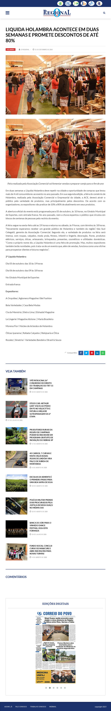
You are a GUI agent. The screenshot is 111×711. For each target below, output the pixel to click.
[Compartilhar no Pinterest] (91, 353)
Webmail (52, 707)
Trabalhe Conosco (38, 707)
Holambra (10, 50)
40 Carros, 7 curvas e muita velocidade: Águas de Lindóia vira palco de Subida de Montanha (41, 458)
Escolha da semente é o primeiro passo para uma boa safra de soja (41, 479)
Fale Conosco (21, 707)
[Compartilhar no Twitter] (86, 353)
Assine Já (8, 707)
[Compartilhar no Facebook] (80, 353)
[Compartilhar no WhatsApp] (102, 353)
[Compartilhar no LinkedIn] (97, 353)
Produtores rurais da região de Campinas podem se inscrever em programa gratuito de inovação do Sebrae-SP (41, 435)
